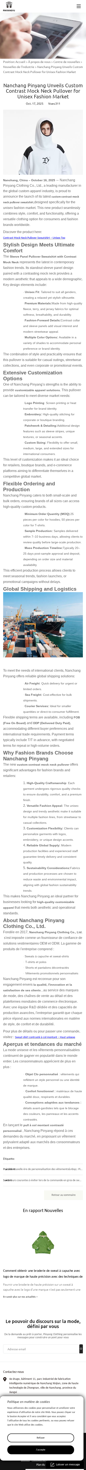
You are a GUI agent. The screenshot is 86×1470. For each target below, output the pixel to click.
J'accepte (40, 1450)
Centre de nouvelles (66, 62)
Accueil (20, 62)
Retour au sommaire (64, 1195)
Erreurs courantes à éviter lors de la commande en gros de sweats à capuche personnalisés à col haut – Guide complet (43, 1180)
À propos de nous (39, 62)
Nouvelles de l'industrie (18, 67)
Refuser (41, 1438)
